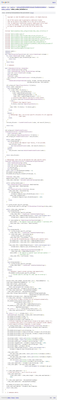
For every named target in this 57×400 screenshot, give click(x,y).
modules (51, 7)
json (54, 397)
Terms (17, 397)
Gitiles (8, 397)
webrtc (3, 7)
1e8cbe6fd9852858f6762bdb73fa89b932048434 (31, 7)
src (8, 7)
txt (51, 397)
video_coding (5, 9)
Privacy (13, 397)
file (32, 12)
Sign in (54, 2)
